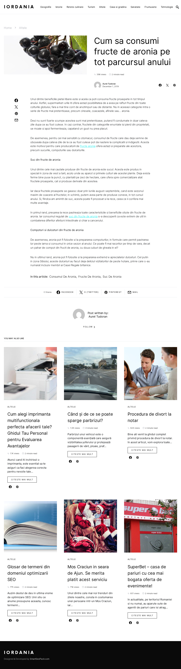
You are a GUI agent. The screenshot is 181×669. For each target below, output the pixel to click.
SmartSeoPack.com (39, 659)
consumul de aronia (62, 276)
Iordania (19, 7)
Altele (23, 28)
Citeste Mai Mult (22, 479)
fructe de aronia (89, 276)
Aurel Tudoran (109, 84)
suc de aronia (112, 276)
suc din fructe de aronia (83, 216)
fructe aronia (87, 146)
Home (8, 28)
